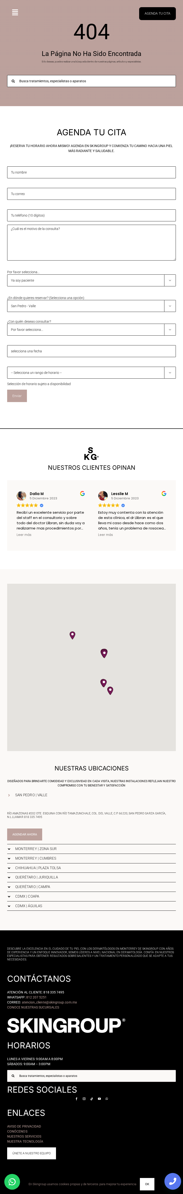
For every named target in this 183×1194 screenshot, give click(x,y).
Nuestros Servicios (24, 1136)
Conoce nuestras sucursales (33, 1007)
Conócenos (17, 1131)
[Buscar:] (91, 81)
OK (147, 1184)
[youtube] (99, 1098)
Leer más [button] (24, 535)
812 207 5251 (36, 997)
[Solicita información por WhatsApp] (12, 1182)
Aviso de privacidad (24, 1126)
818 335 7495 (33, 817)
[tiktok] (91, 1098)
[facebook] (76, 1098)
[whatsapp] (107, 1098)
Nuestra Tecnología (25, 1141)
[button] (104, 654)
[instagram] (84, 1098)
